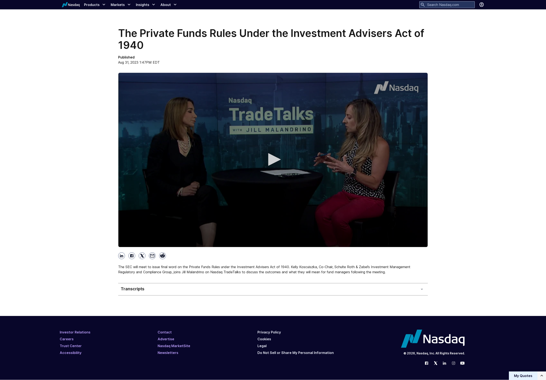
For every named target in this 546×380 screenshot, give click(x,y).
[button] (273, 159)
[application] (273, 160)
